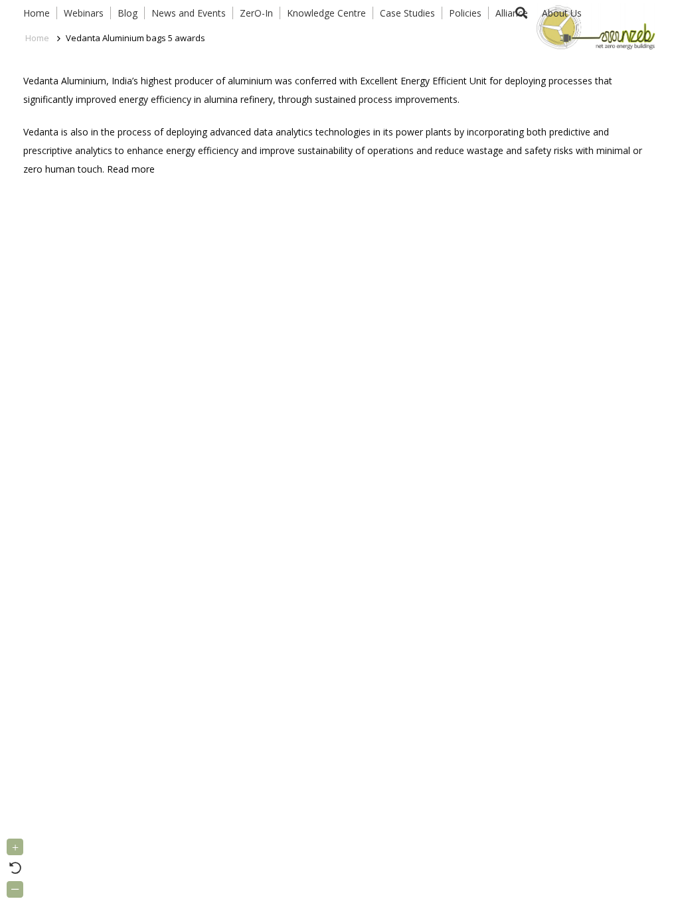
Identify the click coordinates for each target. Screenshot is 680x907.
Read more (131, 169)
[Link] (593, 26)
